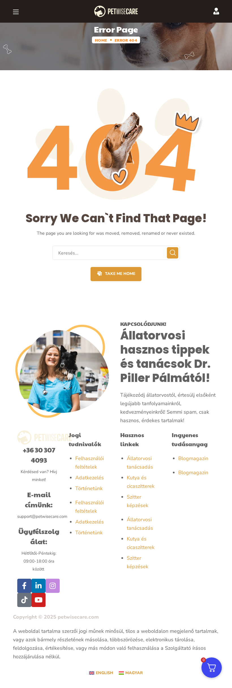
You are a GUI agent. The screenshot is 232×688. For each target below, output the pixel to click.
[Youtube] (38, 600)
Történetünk (89, 488)
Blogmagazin (193, 458)
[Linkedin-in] (38, 586)
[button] (116, 274)
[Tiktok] (24, 600)
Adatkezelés (89, 477)
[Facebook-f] (24, 586)
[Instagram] (53, 586)
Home (101, 40)
